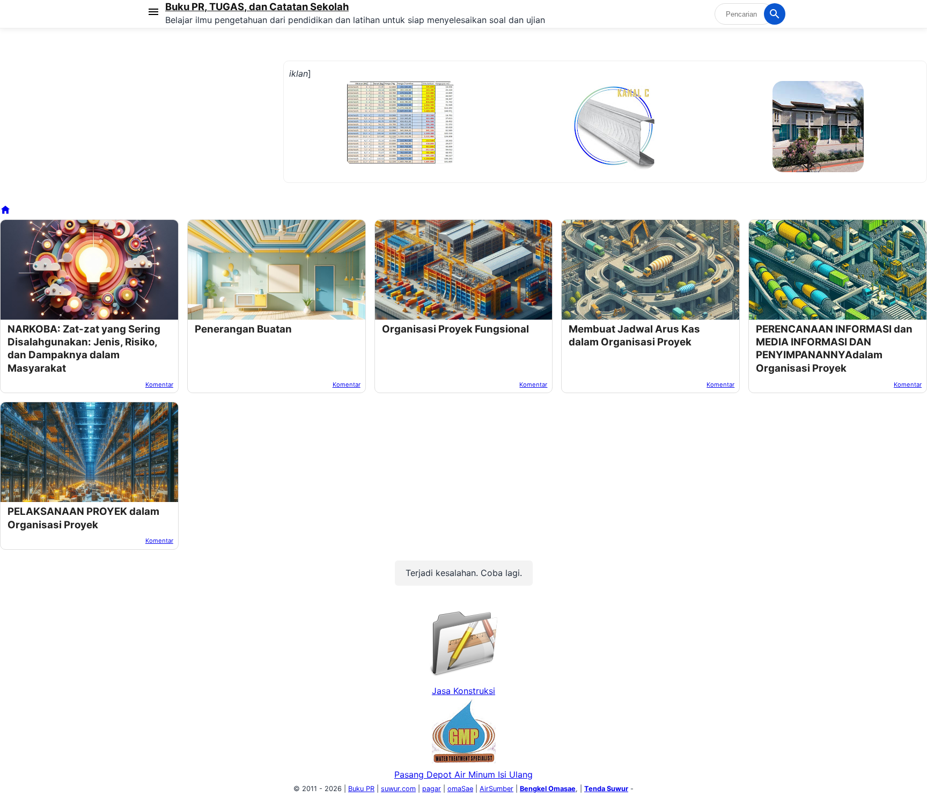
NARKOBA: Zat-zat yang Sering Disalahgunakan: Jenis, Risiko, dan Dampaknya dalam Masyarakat (84, 348)
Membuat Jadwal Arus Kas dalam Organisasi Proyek (634, 335)
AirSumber (496, 789)
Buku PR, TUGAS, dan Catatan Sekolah (257, 6)
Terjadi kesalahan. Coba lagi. (464, 572)
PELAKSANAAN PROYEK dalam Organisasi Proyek (83, 517)
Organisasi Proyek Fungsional (455, 329)
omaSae (460, 789)
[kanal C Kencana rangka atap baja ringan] (613, 167)
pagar (431, 789)
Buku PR (361, 789)
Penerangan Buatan (243, 329)
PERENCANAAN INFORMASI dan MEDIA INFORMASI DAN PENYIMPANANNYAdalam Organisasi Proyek (834, 348)
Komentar (159, 384)
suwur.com (398, 789)
